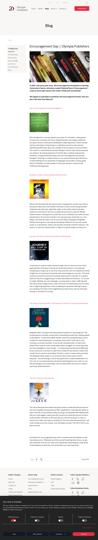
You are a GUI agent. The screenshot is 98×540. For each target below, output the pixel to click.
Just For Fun (11, 64)
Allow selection (37, 534)
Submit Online (32, 485)
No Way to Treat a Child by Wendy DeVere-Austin (48, 175)
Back (10, 40)
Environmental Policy (15, 495)
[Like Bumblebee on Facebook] (72, 492)
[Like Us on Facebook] (72, 479)
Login (57, 2)
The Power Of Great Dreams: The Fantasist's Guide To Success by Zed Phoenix (59, 303)
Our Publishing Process (36, 479)
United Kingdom (56, 479)
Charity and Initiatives (15, 492)
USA (52, 482)
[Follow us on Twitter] (78, 479)
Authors (40, 9)
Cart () (49, 2)
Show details (87, 527)
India (52, 485)
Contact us (62, 9)
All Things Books (13, 55)
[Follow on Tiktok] (83, 492)
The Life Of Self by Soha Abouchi (42, 378)
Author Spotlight (13, 61)
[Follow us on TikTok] (83, 479)
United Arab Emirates (58, 489)
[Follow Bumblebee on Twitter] (78, 492)
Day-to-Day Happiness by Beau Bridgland (46, 108)
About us (54, 9)
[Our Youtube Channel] (73, 482)
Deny (14, 534)
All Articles (11, 52)
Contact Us (12, 485)
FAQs (30, 489)
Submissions (82, 8)
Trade (10, 489)
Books (33, 9)
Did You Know (12, 58)
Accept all (84, 534)
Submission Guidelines (35, 482)
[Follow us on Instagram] (78, 482)
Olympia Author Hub (35, 492)
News (9, 70)
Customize (59, 534)
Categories (13, 48)
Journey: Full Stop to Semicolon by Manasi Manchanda (50, 236)
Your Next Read (13, 67)
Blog (47, 9)
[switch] (37, 520)
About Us (11, 482)
